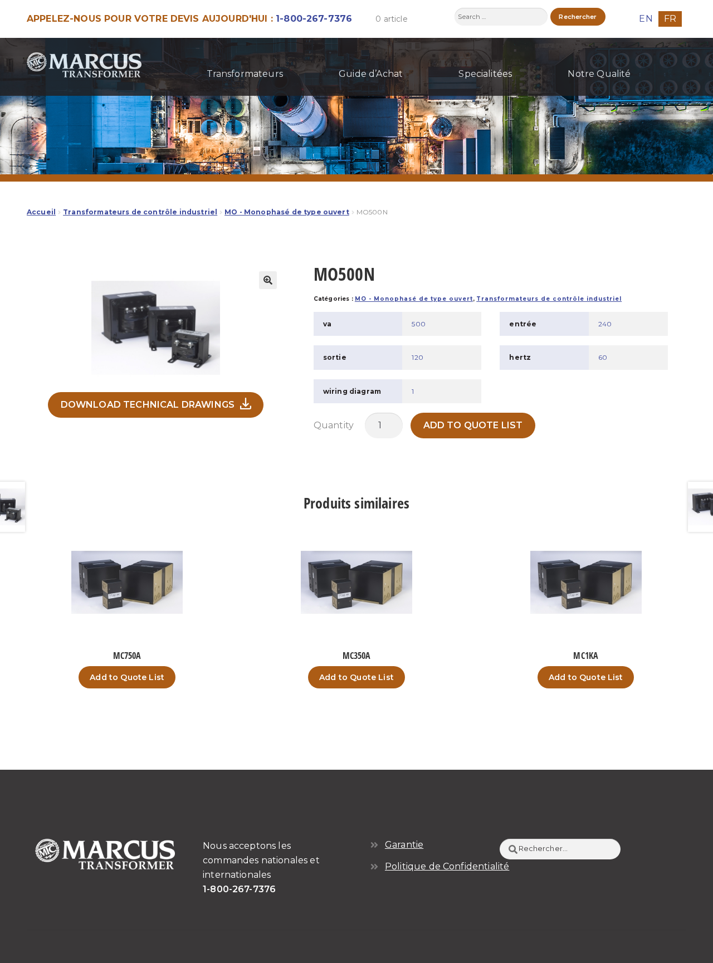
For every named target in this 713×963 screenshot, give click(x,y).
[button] (268, 280)
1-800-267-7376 (314, 18)
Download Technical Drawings (148, 404)
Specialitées (485, 74)
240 (605, 324)
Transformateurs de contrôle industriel (140, 212)
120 (417, 357)
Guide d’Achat (371, 74)
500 (418, 324)
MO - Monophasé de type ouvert (286, 212)
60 (602, 357)
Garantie (404, 844)
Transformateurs (245, 74)
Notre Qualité (599, 74)
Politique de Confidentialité (447, 866)
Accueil (41, 212)
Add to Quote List (473, 425)
